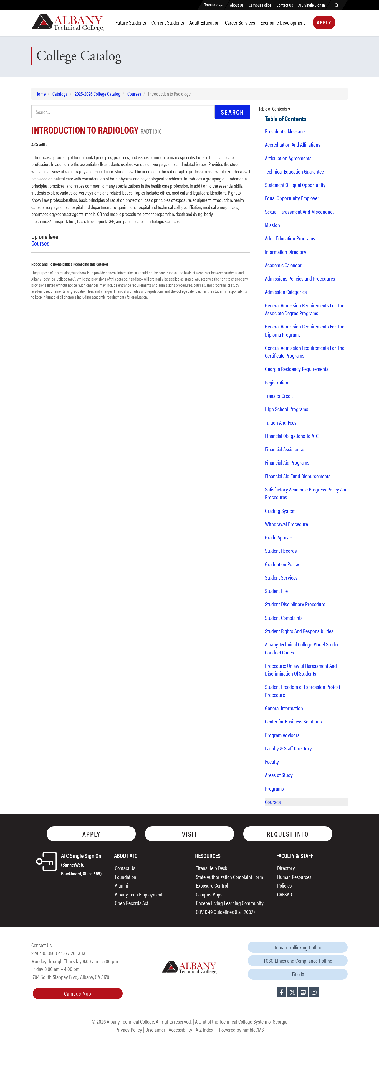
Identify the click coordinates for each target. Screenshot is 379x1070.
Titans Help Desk (211, 868)
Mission (272, 225)
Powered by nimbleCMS (241, 1029)
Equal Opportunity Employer (292, 198)
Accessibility (180, 1029)
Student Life (276, 591)
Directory (286, 868)
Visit (189, 834)
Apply (324, 22)
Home (41, 93)
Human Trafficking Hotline (297, 947)
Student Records (281, 550)
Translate (211, 4)
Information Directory (285, 252)
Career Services (240, 22)
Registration (276, 382)
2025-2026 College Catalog (97, 93)
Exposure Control (212, 885)
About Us (237, 5)
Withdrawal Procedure (286, 524)
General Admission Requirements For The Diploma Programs (304, 330)
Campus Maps (209, 894)
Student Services (281, 577)
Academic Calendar (283, 265)
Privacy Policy (128, 1029)
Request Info (288, 834)
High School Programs (286, 409)
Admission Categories (286, 291)
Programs (274, 788)
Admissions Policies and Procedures (300, 278)
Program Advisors (282, 735)
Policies (284, 885)
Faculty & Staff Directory (288, 748)
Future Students (130, 22)
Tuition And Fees (281, 422)
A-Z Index (204, 1029)
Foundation (125, 877)
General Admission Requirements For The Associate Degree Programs (304, 309)
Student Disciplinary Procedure (295, 604)
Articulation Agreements (288, 158)
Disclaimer (155, 1029)
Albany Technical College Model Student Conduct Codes (303, 648)
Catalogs (60, 93)
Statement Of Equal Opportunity (295, 184)
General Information (284, 708)
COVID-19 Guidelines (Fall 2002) (225, 912)
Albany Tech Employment (139, 894)
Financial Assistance (284, 449)
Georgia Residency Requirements (297, 369)
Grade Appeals (279, 537)
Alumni (121, 885)
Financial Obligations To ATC (292, 436)
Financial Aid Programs (287, 462)
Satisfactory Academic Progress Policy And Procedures (306, 493)
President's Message (285, 131)
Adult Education (204, 22)
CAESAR (284, 894)
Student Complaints (284, 617)
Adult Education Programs (290, 238)
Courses (134, 93)
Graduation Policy (282, 564)
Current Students (167, 22)
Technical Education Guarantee (294, 171)
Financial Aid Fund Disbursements (297, 476)
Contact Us (285, 5)
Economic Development (283, 22)
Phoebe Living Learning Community (230, 903)
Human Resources (294, 877)
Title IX (298, 974)
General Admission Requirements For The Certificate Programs (304, 351)
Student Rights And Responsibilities (299, 631)
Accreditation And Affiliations (292, 144)
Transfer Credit (279, 395)
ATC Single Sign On (81, 864)
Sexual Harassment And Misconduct (299, 211)
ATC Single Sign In (311, 5)
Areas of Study (279, 775)
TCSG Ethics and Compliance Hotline (298, 960)
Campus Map (77, 993)
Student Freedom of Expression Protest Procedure (302, 690)
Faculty (272, 761)
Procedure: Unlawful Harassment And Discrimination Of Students (301, 669)
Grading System (280, 510)
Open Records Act (131, 903)
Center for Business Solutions (293, 721)
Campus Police (260, 5)
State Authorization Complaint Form (229, 877)
